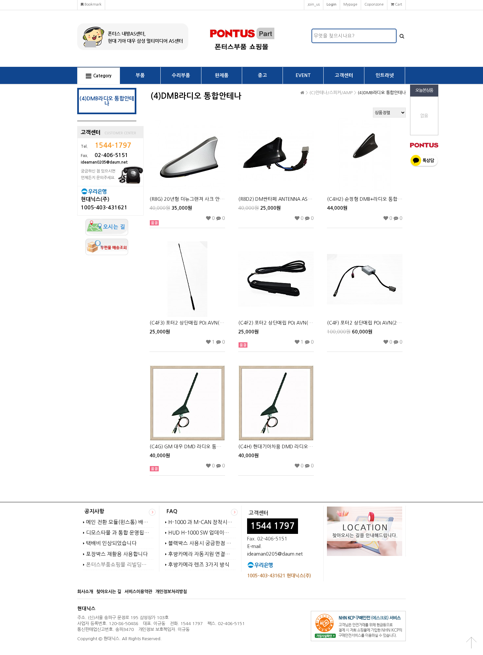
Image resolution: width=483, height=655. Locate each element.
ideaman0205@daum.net (275, 554)
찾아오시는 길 (108, 592)
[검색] (402, 36)
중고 (262, 75)
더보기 (152, 512)
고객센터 (344, 75)
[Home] (302, 93)
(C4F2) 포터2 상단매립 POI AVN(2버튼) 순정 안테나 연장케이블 (276, 323)
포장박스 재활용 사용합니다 (117, 554)
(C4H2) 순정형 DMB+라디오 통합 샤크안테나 (364, 199)
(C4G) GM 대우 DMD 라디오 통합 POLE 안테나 (187, 446)
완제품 (222, 75)
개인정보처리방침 (171, 592)
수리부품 (181, 75)
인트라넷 (385, 75)
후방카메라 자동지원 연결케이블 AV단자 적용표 (200, 554)
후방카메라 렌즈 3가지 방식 (198, 564)
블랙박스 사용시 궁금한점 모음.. (200, 543)
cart (398, 4)
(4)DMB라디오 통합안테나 (381, 93)
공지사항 (94, 511)
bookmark (92, 4)
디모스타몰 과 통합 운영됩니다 (118, 532)
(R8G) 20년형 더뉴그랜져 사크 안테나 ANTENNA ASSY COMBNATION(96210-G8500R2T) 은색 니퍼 (187, 199)
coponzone (374, 4)
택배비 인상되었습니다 (111, 543)
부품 (140, 75)
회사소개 (85, 592)
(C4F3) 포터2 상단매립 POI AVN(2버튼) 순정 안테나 (187, 323)
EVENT (303, 75)
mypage (350, 4)
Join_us (314, 4)
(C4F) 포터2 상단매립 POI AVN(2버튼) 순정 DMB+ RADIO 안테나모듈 (364, 323)
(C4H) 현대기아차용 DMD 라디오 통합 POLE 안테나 (276, 446)
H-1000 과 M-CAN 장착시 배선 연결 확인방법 (200, 522)
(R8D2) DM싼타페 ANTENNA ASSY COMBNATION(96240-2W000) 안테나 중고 (276, 199)
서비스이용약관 (138, 592)
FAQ (172, 511)
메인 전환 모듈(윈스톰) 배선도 (118, 522)
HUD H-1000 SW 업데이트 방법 (200, 532)
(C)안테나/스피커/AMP (331, 93)
